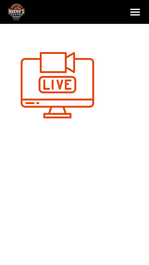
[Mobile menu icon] (135, 12)
